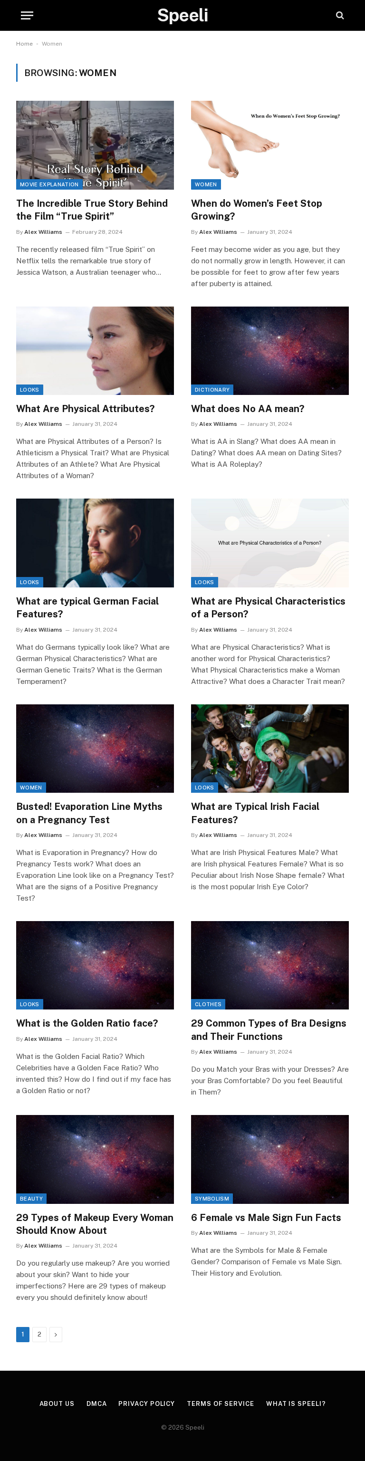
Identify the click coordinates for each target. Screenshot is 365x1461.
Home (24, 43)
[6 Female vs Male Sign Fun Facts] (270, 1159)
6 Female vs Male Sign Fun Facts (266, 1217)
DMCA (96, 1403)
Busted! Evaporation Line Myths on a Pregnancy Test (89, 813)
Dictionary (212, 390)
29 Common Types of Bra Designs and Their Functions (268, 1030)
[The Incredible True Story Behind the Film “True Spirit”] (95, 145)
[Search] (339, 15)
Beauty (31, 1198)
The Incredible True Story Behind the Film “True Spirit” (92, 210)
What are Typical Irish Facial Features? (255, 813)
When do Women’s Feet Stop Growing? (256, 210)
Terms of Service (220, 1403)
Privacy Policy (146, 1403)
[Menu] (27, 15)
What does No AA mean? (247, 408)
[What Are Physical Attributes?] (95, 351)
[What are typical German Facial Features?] (95, 543)
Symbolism (212, 1198)
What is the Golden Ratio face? (87, 1023)
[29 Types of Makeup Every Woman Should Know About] (95, 1159)
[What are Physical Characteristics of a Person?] (270, 543)
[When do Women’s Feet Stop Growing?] (270, 145)
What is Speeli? (296, 1403)
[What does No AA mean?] (270, 351)
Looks (29, 390)
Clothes (208, 1004)
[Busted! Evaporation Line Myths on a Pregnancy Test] (95, 748)
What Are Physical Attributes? (85, 408)
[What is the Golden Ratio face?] (95, 965)
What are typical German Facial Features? (87, 608)
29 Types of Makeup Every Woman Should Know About (94, 1224)
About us (57, 1403)
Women (206, 184)
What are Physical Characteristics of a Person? (268, 608)
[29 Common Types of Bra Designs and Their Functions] (270, 965)
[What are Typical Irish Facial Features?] (270, 748)
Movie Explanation (49, 184)
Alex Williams (43, 232)
